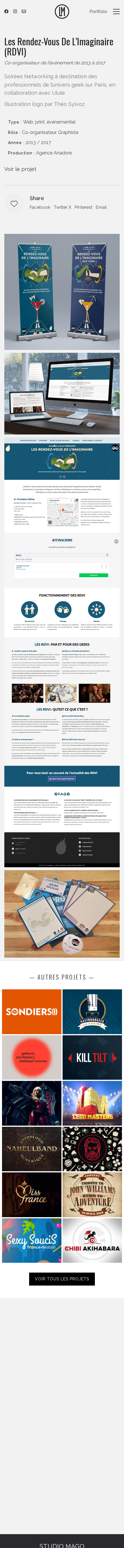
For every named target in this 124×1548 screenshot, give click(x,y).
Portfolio (98, 11)
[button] (116, 12)
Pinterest (83, 207)
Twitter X (62, 207)
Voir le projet (20, 169)
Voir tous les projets (62, 1279)
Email (101, 207)
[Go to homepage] (62, 11)
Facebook (40, 207)
